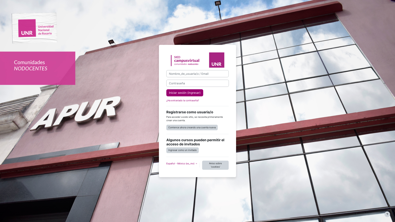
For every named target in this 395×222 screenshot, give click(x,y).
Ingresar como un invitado (182, 150)
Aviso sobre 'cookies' (215, 165)
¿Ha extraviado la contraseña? (182, 100)
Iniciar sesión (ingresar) (185, 93)
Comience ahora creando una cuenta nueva (192, 127)
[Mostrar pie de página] (387, 214)
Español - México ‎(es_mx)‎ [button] (180, 163)
